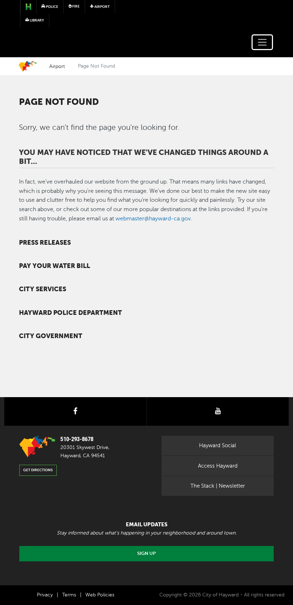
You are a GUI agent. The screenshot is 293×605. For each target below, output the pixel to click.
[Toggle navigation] (262, 42)
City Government (50, 336)
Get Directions (38, 470)
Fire (75, 6)
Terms (69, 594)
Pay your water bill (54, 265)
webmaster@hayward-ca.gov (153, 218)
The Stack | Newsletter (217, 486)
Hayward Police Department (70, 312)
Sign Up (146, 553)
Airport (57, 66)
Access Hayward (218, 466)
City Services (42, 289)
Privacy (45, 594)
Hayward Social (217, 445)
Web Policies (99, 594)
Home (27, 66)
